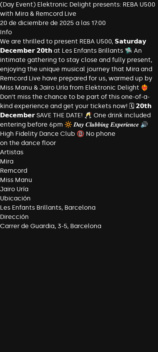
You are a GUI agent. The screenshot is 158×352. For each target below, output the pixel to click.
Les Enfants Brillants (30, 207)
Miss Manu (16, 180)
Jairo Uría (14, 189)
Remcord (13, 170)
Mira (6, 161)
